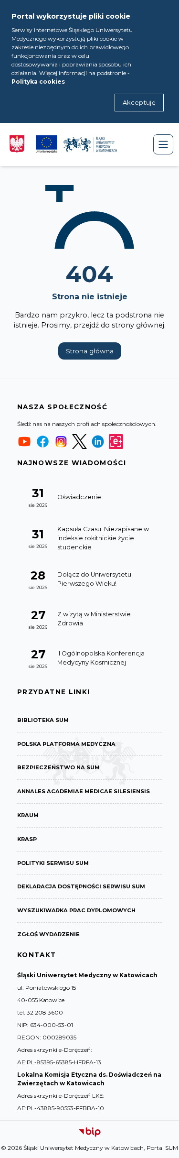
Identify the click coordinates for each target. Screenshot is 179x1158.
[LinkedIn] (98, 441)
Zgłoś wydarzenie (48, 934)
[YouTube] (24, 441)
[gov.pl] (17, 144)
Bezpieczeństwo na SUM (58, 767)
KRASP (27, 839)
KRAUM (28, 815)
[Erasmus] (116, 441)
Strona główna (90, 351)
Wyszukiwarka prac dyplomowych (76, 910)
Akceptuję (139, 102)
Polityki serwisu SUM (53, 863)
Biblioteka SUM (43, 720)
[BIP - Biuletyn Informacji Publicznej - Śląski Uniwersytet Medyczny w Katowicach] (90, 1132)
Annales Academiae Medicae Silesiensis (83, 791)
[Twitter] (79, 441)
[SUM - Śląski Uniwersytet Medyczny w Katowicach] (90, 144)
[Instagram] (61, 441)
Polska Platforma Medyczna (66, 744)
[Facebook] (42, 441)
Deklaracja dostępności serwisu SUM (81, 886)
